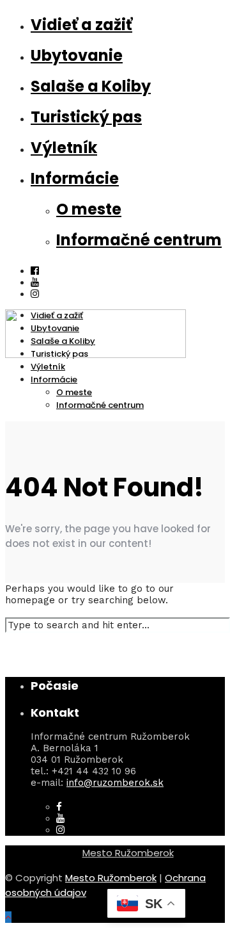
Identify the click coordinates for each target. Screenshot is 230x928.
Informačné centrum (139, 239)
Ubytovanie (77, 55)
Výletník (64, 147)
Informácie (75, 178)
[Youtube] (35, 282)
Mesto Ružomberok (128, 852)
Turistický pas (86, 116)
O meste (88, 209)
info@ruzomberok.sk (115, 782)
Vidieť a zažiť (81, 24)
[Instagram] (60, 830)
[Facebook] (59, 807)
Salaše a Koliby (91, 86)
